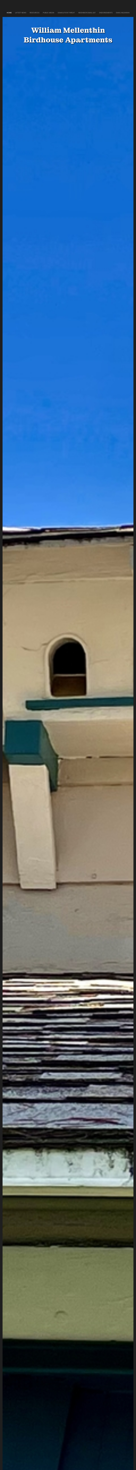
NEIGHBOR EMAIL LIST (87, 12)
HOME (9, 12)
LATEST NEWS (20, 12)
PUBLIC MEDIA (48, 12)
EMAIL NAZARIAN (122, 12)
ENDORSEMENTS (106, 12)
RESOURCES (34, 12)
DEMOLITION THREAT (66, 12)
